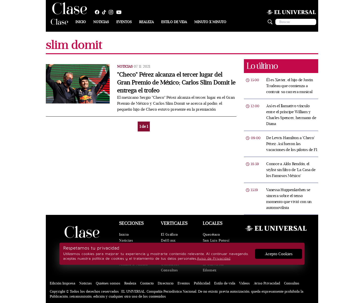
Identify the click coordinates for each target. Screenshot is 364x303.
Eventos (124, 22)
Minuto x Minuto (210, 22)
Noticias (101, 22)
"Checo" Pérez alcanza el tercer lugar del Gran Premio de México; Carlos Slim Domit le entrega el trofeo (176, 82)
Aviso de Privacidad (213, 258)
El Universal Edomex (213, 267)
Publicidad (202, 283)
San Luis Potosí (216, 240)
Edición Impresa (62, 283)
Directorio (166, 283)
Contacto (147, 283)
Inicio (81, 22)
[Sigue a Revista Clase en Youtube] (120, 12)
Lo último (262, 66)
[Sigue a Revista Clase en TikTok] (105, 12)
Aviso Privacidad (267, 283)
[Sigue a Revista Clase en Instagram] (112, 12)
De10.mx (168, 240)
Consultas (169, 270)
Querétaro (211, 234)
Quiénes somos (108, 283)
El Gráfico (169, 234)
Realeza (146, 22)
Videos (244, 283)
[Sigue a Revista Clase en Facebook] (98, 12)
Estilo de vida (174, 22)
